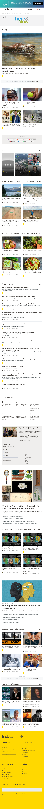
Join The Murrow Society (7, 776)
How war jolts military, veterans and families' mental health (13, 617)
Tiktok (5, 454)
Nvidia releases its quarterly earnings (12, 366)
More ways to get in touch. (9, 754)
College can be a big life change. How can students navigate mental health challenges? (19, 620)
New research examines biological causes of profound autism (19, 304)
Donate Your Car (5, 774)
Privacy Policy (22, 803)
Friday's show (7, 30)
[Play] (2, 76)
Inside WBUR (25, 747)
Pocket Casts (33, 139)
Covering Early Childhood (13, 629)
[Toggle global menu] (3, 9)
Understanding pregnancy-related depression (11, 619)
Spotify (25, 141)
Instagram (6, 452)
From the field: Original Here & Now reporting (21, 181)
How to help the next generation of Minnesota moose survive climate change (31, 570)
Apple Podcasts (12, 139)
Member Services (6, 770)
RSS (20, 141)
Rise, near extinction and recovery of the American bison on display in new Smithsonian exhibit (20, 523)
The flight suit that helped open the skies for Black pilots (13, 519)
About (9, 13)
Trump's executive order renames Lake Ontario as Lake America (20, 341)
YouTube (6, 455)
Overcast (25, 139)
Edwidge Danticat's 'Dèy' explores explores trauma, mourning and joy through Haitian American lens (32, 703)
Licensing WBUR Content (28, 759)
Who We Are (25, 745)
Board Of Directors (26, 748)
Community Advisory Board (28, 750)
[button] (8, 164)
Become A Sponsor (6, 778)
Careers (24, 754)
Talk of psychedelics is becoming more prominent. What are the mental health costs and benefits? (21, 614)
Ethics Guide (25, 758)
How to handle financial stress (8, 615)
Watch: (5, 150)
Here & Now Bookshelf (11, 684)
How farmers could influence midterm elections (15, 287)
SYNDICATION (28, 447)
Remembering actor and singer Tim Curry (13, 384)
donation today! (35, 81)
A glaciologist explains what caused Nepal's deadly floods (18, 332)
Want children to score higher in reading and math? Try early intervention (30, 669)
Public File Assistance (13, 802)
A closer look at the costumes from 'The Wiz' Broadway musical (14, 514)
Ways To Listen (27, 13)
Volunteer (4, 768)
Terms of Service (28, 803)
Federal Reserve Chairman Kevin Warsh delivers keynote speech (20, 359)
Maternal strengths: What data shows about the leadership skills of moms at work (32, 648)
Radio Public (13, 141)
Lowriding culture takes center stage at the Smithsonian (13, 518)
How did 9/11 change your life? (31, 124)
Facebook (6, 451)
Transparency (25, 752)
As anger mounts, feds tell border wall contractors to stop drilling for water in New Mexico (32, 200)
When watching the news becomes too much (11, 622)
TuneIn (32, 141)
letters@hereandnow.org (8, 460)
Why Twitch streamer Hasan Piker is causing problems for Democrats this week (11, 104)
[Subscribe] (41, 790)
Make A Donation (6, 767)
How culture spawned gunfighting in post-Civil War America (18, 296)
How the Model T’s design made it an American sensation (13, 516)
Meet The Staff (19, 13)
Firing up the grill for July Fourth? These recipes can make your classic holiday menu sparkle (32, 272)
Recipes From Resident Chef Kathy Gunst (20, 233)
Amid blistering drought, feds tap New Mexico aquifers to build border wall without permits (11, 222)
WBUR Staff (25, 756)
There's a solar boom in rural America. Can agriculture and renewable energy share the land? (31, 548)
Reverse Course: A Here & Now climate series (21, 530)
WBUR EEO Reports (5, 802)
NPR (19, 139)
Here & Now (6, 75)
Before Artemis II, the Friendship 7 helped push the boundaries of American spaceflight (19, 521)
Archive (13, 13)
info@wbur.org (5, 747)
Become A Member (6, 772)
